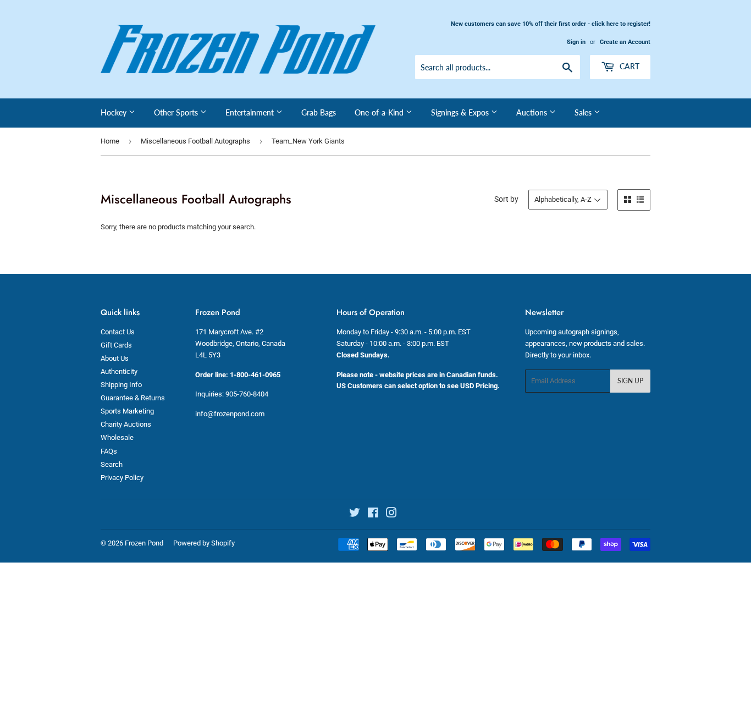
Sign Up (630, 381)
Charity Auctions (126, 424)
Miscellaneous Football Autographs (195, 141)
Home (110, 141)
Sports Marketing (127, 411)
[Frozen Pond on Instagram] (391, 514)
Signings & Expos (461, 112)
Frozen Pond (144, 543)
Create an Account (625, 42)
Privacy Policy (122, 477)
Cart (628, 66)
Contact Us (118, 332)
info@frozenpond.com (229, 414)
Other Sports (177, 112)
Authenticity (119, 371)
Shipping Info (121, 385)
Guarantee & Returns (133, 398)
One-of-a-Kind (380, 112)
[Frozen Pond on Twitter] (354, 514)
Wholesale (117, 437)
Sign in (576, 42)
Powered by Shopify (204, 543)
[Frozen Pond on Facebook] (373, 514)
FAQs (109, 451)
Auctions (532, 112)
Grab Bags (318, 112)
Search (112, 464)
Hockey (115, 112)
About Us (115, 358)
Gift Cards (116, 345)
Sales (584, 112)
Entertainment (250, 112)
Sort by (506, 199)
